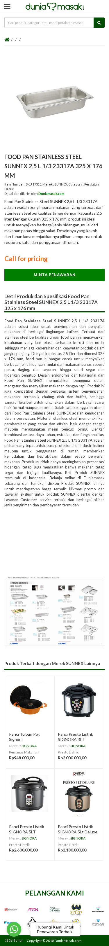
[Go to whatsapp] (14, 929)
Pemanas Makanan (23, 752)
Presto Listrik (68, 752)
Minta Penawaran (55, 274)
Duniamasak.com (51, 193)
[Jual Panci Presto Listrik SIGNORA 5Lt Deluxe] (79, 793)
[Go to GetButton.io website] (14, 940)
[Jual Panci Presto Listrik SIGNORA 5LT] (30, 793)
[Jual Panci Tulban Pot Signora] (30, 700)
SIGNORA (29, 746)
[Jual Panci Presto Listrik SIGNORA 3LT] (79, 700)
